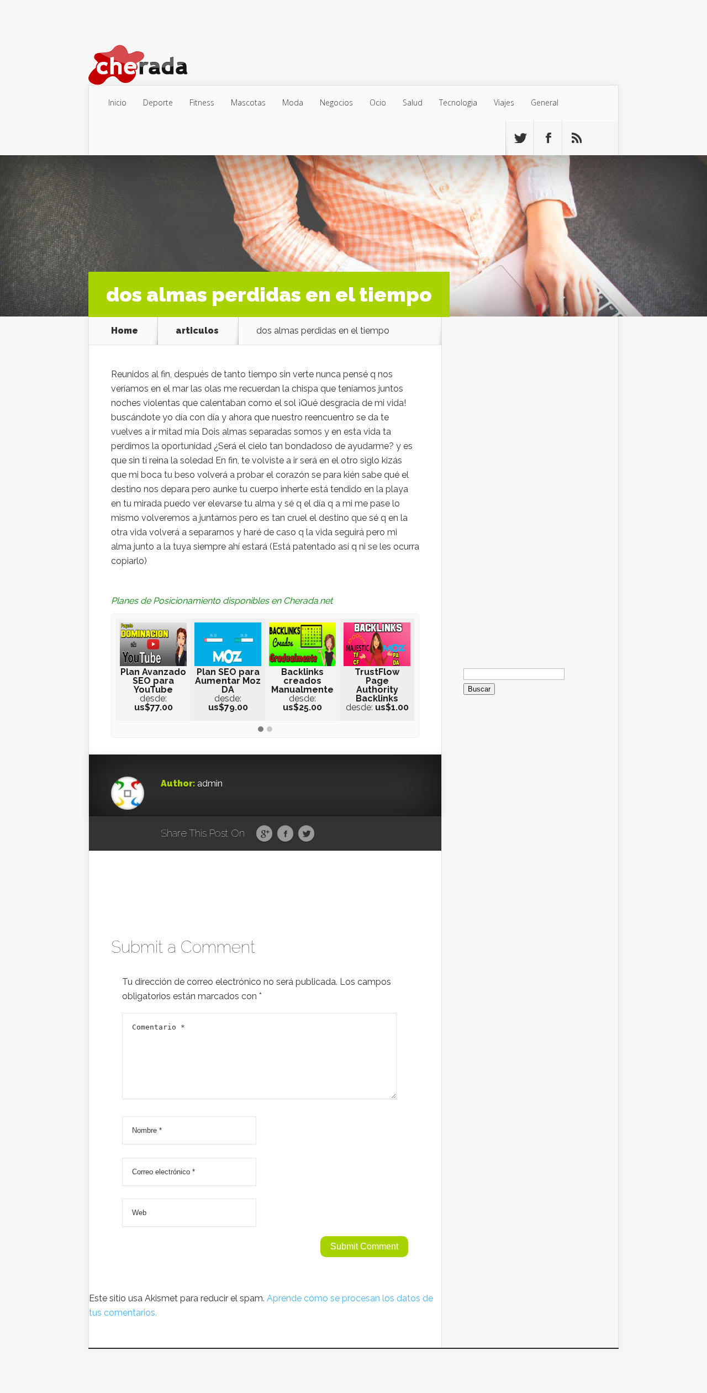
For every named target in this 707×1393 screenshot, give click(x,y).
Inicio (117, 102)
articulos (197, 330)
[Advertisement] (529, 482)
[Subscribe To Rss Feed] (576, 138)
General (544, 102)
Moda (292, 102)
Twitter (306, 834)
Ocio (378, 102)
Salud (413, 102)
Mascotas (248, 102)
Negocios (336, 102)
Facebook (285, 834)
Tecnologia (458, 102)
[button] (260, 729)
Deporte (158, 102)
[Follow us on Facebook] (548, 138)
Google (264, 834)
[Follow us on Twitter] (520, 138)
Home (124, 330)
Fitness (201, 102)
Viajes (504, 102)
